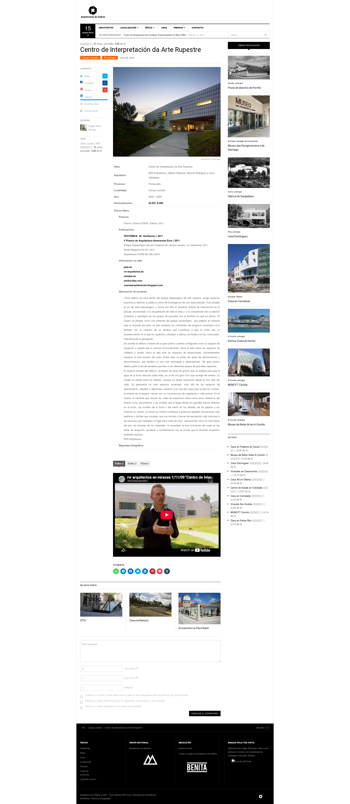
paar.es (128, 267)
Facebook (89, 83)
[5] (91, 44)
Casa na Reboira (138, 620)
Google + (89, 90)
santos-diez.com (133, 280)
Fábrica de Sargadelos (241, 196)
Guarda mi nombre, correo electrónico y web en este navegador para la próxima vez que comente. (137, 695)
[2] (84, 44)
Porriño (231, 83)
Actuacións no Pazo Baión (193, 628)
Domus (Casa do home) (241, 340)
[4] (89, 44)
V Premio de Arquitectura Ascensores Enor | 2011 (152, 240)
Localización (128, 27)
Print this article (91, 110)
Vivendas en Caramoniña (244, 471)
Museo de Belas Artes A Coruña (246, 424)
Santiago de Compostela (247, 140)
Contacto (197, 27)
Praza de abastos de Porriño (244, 87)
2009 (82, 143)
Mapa (82, 752)
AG (101, 12)
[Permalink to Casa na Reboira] (150, 605)
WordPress (151, 794)
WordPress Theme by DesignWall (95, 798)
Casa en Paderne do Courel (245, 446)
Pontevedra (110, 57)
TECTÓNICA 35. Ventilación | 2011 (143, 236)
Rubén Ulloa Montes (94, 127)
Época (148, 27)
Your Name (130, 668)
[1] (81, 44)
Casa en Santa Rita (241, 520)
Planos (145, 463)
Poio (230, 231)
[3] (86, 44)
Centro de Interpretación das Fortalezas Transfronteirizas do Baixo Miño (155, 35)
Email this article (91, 103)
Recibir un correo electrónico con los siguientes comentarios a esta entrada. (125, 700)
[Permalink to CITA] (101, 605)
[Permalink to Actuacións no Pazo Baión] (199, 608)
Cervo (230, 191)
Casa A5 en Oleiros (241, 479)
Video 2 (132, 463)
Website (128, 687)
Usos (164, 27)
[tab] (119, 464)
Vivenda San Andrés (241, 504)
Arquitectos (106, 27)
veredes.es (130, 276)
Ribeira (239, 296)
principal (239, 83)
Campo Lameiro (90, 57)
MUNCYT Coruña (237, 384)
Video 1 (119, 463)
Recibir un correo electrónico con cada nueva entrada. (113, 706)
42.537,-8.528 (156, 203)
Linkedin (88, 96)
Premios (178, 27)
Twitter (87, 76)
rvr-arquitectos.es (133, 271)
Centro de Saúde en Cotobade (246, 487)
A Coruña (232, 336)
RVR (97, 143)
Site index (260, 727)
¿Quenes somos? (88, 779)
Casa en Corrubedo (239, 301)
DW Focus (127, 794)
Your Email (129, 678)
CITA (83, 620)
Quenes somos (185, 748)
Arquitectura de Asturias (140, 748)
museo (90, 143)
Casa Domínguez (238, 236)
